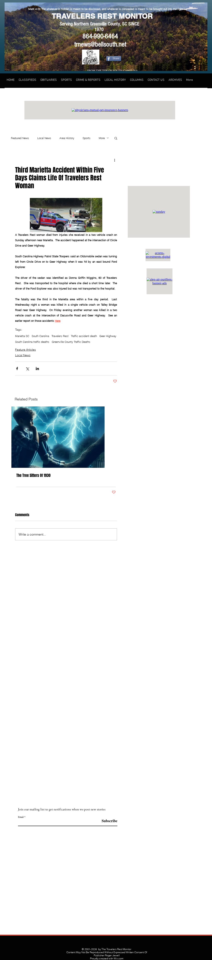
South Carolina (40, 336)
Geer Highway (107, 336)
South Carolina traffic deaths (32, 341)
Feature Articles (25, 349)
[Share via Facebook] (17, 368)
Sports (86, 138)
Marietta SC (22, 336)
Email (21, 817)
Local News (44, 138)
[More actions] (114, 159)
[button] (116, 138)
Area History (66, 138)
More (102, 138)
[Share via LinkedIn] (37, 368)
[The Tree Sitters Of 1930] (66, 437)
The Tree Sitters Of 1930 (33, 475)
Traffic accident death (84, 336)
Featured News (20, 138)
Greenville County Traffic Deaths (71, 341)
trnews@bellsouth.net (100, 44)
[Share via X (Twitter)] (27, 368)
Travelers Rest (60, 336)
